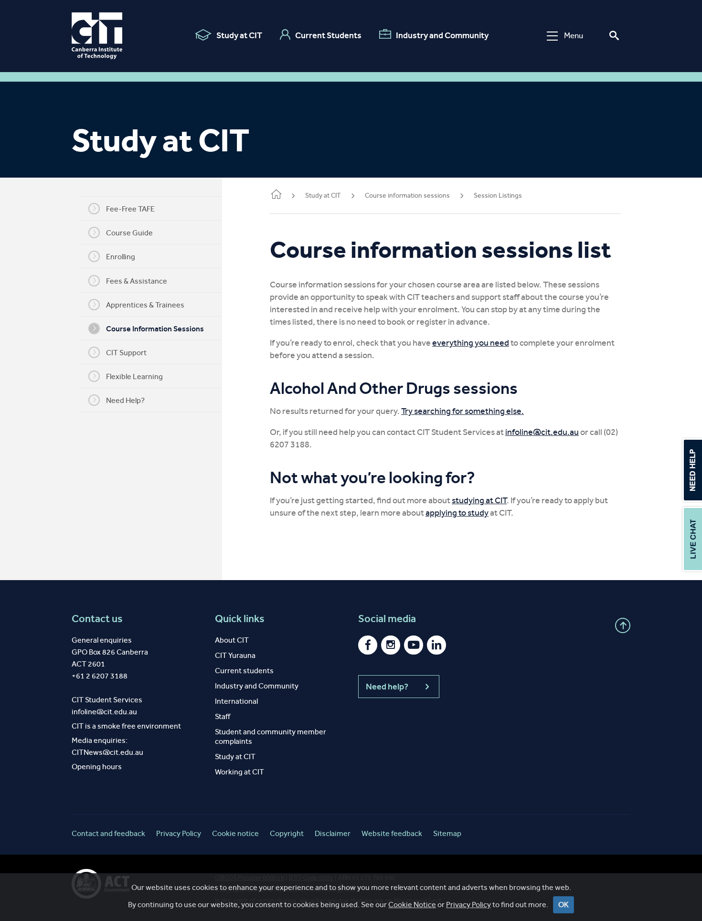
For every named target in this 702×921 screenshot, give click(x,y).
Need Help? (125, 400)
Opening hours (97, 766)
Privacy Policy (468, 904)
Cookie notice (235, 833)
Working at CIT (239, 771)
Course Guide (129, 232)
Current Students (328, 35)
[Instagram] (390, 645)
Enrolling (120, 256)
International (236, 701)
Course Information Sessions (155, 328)
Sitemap (447, 833)
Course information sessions (407, 195)
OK (563, 904)
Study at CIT (239, 35)
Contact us (97, 619)
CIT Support (126, 352)
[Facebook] (367, 645)
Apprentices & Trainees (145, 304)
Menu (573, 36)
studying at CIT (479, 500)
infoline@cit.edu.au (542, 432)
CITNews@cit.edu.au (107, 752)
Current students (244, 670)
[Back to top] (622, 625)
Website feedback (392, 833)
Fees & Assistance (136, 281)
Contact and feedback (108, 833)
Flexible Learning (134, 376)
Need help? (387, 686)
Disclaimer (333, 833)
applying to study (457, 513)
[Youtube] (413, 645)
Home (275, 196)
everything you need (470, 343)
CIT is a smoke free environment (126, 725)
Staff (222, 716)
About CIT (232, 640)
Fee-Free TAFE (130, 208)
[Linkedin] (436, 645)
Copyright (287, 833)
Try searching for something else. (462, 411)
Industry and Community (442, 35)
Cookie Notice (412, 904)
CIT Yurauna (235, 655)
